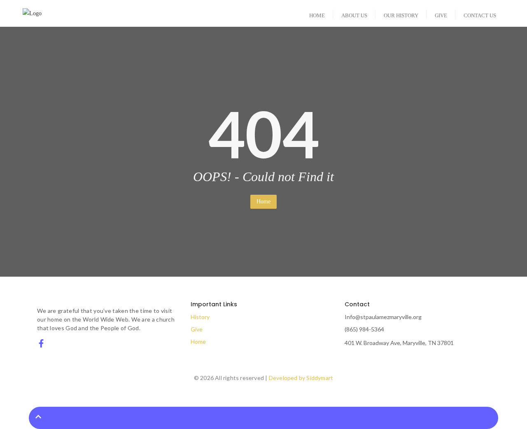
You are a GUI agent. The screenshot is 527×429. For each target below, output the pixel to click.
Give (197, 329)
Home (263, 201)
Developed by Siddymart (301, 377)
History (200, 316)
